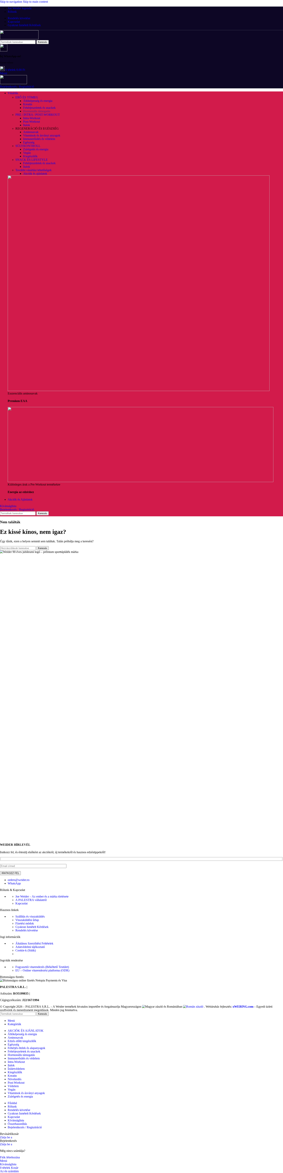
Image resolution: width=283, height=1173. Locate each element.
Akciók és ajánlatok (35, 173)
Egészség (28, 142)
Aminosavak (31, 132)
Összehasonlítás (17, 1123)
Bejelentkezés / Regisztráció (25, 1127)
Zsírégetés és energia (35, 149)
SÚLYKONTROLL (27, 145)
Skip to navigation (11, 1)
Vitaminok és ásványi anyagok (41, 135)
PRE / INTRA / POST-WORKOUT (37, 114)
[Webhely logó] (19, 38)
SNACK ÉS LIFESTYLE (31, 159)
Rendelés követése (26, 930)
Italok (26, 125)
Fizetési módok (24, 923)
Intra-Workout (31, 118)
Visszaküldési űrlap (27, 920)
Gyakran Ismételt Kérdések (32, 927)
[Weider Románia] (193, 1006)
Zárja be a (6, 1137)
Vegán (27, 152)
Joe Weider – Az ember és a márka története (42, 896)
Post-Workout (31, 121)
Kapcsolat (21, 903)
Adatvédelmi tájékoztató (30, 947)
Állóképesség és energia (37, 100)
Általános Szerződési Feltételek (34, 943)
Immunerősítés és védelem (39, 139)
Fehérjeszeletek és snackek (39, 107)
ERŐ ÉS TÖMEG (26, 97)
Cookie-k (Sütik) (25, 950)
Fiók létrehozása (10, 1157)
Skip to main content (35, 1)
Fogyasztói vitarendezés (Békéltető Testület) (42, 967)
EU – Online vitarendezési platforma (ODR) (42, 970)
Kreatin (27, 104)
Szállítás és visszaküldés (30, 916)
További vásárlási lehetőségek (33, 170)
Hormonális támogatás (36, 111)
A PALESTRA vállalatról (31, 900)
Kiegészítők (30, 156)
